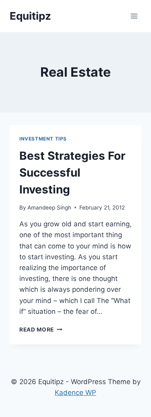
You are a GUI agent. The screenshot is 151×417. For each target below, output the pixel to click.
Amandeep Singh (49, 207)
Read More (40, 329)
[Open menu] (133, 16)
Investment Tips (43, 139)
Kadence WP (75, 393)
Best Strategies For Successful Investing (72, 172)
